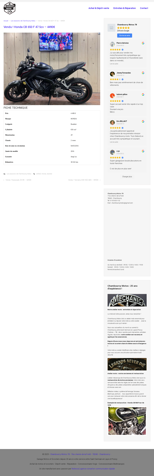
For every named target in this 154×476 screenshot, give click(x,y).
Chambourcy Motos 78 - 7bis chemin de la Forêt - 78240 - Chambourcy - (81, 454)
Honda (44, 174)
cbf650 (38, 174)
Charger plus (127, 177)
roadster (49, 174)
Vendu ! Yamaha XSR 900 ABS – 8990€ (83, 180)
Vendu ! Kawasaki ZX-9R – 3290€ (18, 180)
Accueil (6, 21)
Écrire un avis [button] (124, 35)
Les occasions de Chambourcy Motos (23, 21)
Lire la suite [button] (114, 64)
